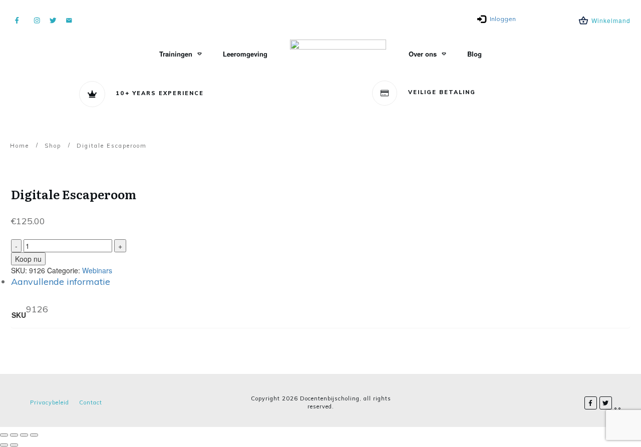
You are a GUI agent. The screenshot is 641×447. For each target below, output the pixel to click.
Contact (90, 402)
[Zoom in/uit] (4, 434)
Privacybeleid (49, 402)
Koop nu (28, 259)
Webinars (97, 270)
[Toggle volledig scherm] (14, 434)
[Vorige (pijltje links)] (4, 444)
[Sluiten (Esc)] (34, 434)
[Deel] (24, 434)
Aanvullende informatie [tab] (60, 281)
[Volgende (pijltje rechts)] (14, 444)
